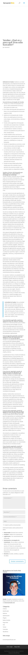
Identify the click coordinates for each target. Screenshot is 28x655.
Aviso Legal (9, 646)
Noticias (5, 613)
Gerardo (7, 47)
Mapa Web (17, 646)
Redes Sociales (6, 620)
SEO (4, 624)
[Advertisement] (14, 24)
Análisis (5, 608)
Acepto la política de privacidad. (12, 525)
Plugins (4, 618)
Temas (4, 627)
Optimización (6, 615)
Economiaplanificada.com (9, 639)
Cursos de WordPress (14, 653)
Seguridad (5, 622)
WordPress (5, 631)
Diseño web (6, 611)
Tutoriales (5, 629)
